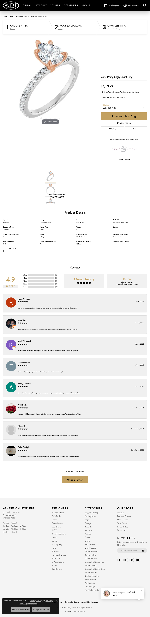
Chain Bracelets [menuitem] (90, 548)
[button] (41, 118)
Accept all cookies (41, 609)
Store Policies (122, 523)
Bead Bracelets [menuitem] (90, 555)
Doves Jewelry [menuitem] (57, 523)
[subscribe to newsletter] (143, 550)
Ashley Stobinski (24, 383)
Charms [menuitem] (87, 537)
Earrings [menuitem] (88, 523)
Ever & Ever (80, 222)
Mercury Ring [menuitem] (57, 544)
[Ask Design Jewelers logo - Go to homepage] (12, 5)
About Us (120, 512)
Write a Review (74, 480)
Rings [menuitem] (87, 520)
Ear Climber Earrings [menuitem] (92, 590)
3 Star (25, 281)
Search (12, 29)
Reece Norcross (24, 298)
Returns (136, 129)
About (86, 5)
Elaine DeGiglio (24, 447)
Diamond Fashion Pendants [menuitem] (95, 569)
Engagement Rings (21, 16)
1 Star (25, 286)
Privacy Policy (122, 527)
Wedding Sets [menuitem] (90, 583)
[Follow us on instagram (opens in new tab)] (125, 560)
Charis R (21, 426)
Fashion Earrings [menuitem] (91, 565)
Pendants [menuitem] (88, 534)
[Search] (145, 5)
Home (5, 16)
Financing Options (124, 516)
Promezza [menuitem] (55, 551)
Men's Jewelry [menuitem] (90, 544)
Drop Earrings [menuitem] (90, 586)
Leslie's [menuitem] (54, 541)
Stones (55, 5)
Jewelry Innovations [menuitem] (59, 534)
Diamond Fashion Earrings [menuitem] (94, 562)
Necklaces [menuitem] (88, 530)
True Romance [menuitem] (57, 569)
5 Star (25, 275)
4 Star (25, 278)
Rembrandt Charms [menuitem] (59, 555)
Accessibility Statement (90, 602)
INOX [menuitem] (54, 530)
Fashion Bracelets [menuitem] (91, 551)
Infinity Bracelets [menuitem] (91, 558)
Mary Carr (22, 320)
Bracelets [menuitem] (88, 527)
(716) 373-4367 (57, 197)
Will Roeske (22, 404)
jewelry (11, 16)
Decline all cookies (20, 609)
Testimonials (121, 530)
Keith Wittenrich (24, 341)
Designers (71, 5)
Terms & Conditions (72, 602)
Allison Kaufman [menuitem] (58, 512)
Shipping (112, 129)
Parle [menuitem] (54, 548)
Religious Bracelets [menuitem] (92, 576)
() (56, 275)
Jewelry (41, 5)
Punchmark (80, 611)
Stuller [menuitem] (54, 565)
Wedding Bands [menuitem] (90, 516)
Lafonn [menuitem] (54, 537)
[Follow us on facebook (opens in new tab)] (119, 560)
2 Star (25, 284)
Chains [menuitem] (87, 541)
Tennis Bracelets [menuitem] (91, 579)
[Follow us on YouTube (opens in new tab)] (138, 560)
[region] (50, 81)
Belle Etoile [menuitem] (56, 516)
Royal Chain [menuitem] (56, 558)
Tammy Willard (24, 362)
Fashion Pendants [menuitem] (91, 572)
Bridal (27, 5)
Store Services (122, 520)
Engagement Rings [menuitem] (91, 512)
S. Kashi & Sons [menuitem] (58, 562)
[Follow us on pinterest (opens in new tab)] (132, 560)
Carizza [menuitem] (55, 520)
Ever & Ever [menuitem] (56, 527)
